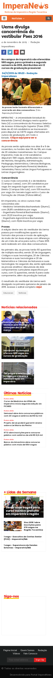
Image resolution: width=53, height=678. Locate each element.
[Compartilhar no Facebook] (3, 52)
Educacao (8, 293)
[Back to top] (46, 671)
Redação (42, 650)
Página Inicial (10, 650)
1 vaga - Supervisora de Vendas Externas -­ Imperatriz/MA (20, 546)
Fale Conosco (30, 654)
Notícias (22, 293)
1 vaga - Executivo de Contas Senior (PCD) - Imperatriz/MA (23, 537)
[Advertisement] (26, 468)
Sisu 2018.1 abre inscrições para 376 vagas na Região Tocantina (33, 526)
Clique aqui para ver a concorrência (19, 139)
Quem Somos (27, 650)
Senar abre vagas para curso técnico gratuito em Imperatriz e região (23, 511)
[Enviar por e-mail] (22, 52)
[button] (4, 18)
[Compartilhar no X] (10, 52)
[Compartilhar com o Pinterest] (16, 52)
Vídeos (16, 654)
